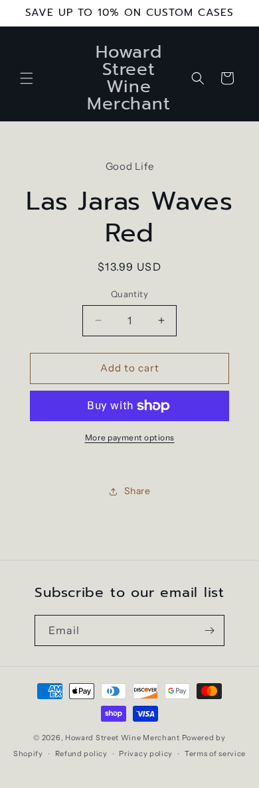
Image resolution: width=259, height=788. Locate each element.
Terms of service (215, 753)
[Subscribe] (209, 630)
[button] (26, 78)
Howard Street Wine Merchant (122, 737)
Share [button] (137, 491)
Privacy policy (146, 753)
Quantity (129, 294)
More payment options (130, 437)
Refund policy (81, 753)
